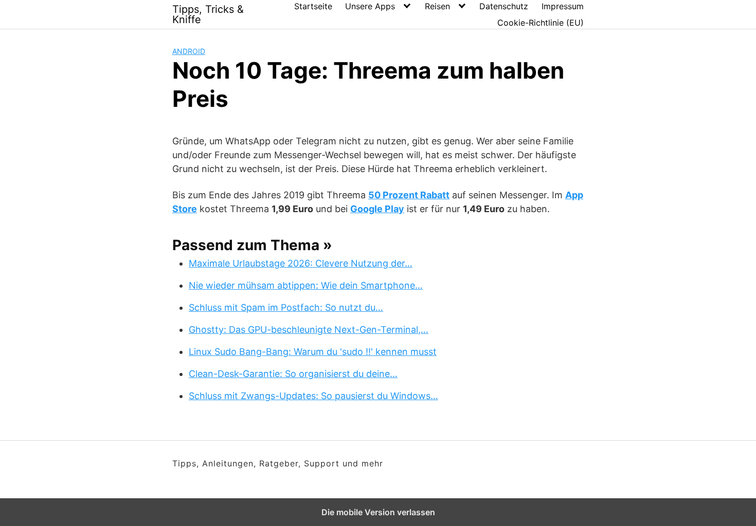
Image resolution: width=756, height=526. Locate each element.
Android (188, 51)
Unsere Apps (370, 6)
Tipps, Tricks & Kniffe (208, 14)
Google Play (377, 208)
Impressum (563, 6)
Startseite (313, 6)
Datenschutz (503, 6)
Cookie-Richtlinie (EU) (540, 22)
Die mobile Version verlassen (378, 512)
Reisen (437, 6)
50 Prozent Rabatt (408, 195)
